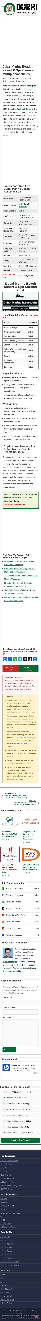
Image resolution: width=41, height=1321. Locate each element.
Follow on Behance (22, 935)
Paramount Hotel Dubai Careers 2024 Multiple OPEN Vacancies (16, 795)
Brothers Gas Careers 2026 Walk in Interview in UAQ (9, 834)
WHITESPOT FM (7, 1206)
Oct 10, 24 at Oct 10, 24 (30, 1065)
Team (2, 1275)
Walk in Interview (25, 109)
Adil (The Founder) (12, 78)
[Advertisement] (20, 41)
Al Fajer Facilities (7, 1178)
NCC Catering (5, 1175)
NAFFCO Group (6, 1189)
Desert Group (5, 1202)
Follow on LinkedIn (22, 902)
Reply (35, 1073)
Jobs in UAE (5, 1237)
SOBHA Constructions (9, 1161)
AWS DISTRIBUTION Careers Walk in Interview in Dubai (31, 867)
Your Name (8, 997)
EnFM (2, 1209)
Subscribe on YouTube (22, 915)
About (2, 1282)
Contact (3, 1278)
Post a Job (4, 1285)
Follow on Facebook (22, 895)
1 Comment (9, 81)
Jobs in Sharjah (6, 1247)
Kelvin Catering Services (10, 1213)
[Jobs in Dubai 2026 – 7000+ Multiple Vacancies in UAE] (20, 9)
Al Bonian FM (5, 1224)
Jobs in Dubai (5, 1240)
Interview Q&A (6, 1296)
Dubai (21, 211)
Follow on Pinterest (22, 928)
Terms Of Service (7, 1300)
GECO (2, 1216)
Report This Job (10, 668)
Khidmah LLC (5, 1171)
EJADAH (3, 1168)
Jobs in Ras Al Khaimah (9, 1262)
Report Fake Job (7, 1289)
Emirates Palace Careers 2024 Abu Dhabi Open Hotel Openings (24, 802)
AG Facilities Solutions (9, 1182)
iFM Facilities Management (11, 1186)
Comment (7, 1017)
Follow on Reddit (22, 922)
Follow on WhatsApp (22, 888)
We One (3, 1199)
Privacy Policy (6, 1303)
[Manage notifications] (36, 1316)
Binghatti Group (6, 1164)
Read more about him (12, 971)
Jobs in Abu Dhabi (7, 1244)
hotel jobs (31, 86)
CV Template (5, 1292)
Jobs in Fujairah (6, 1258)
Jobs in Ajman (6, 1251)
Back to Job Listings (28, 668)
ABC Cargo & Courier (8, 1227)
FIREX (2, 1220)
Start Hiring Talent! (20, 1140)
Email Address (9, 1007)
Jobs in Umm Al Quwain (9, 1265)
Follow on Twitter (22, 908)
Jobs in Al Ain (5, 1254)
